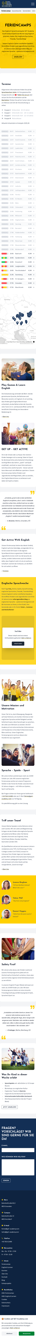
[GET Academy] (7, 4)
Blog (3, 1280)
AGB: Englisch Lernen (9, 1296)
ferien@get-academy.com (10, 1229)
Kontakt (4, 1277)
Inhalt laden (18, 644)
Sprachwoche (16, 11)
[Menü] (32, 4)
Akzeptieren (26, 1334)
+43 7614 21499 (7, 796)
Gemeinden (27, 11)
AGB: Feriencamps (8, 1293)
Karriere (4, 1270)
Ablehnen (9, 1334)
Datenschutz (6, 1303)
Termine (5, 571)
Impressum (5, 1306)
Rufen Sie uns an (23, 95)
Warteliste (5, 100)
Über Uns (6, 417)
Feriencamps (6, 11)
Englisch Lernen (7, 1267)
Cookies (4, 1299)
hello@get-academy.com (10, 1232)
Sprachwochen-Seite (9, 92)
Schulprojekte (6, 1283)
